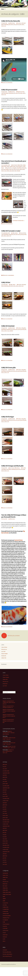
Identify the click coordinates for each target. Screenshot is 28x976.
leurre (12, 24)
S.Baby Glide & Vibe (7, 892)
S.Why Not (5, 936)
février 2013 (5, 841)
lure (14, 24)
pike (20, 24)
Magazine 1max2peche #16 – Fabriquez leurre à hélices (8, 733)
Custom (4, 879)
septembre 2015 (6, 787)
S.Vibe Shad (5, 934)
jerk (9, 24)
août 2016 (5, 775)
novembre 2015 (6, 785)
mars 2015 (5, 794)
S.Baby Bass (5, 888)
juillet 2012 (5, 855)
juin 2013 (4, 832)
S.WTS (24, 166)
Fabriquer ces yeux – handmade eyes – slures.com (8, 751)
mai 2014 (4, 809)
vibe (15, 170)
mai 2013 (4, 834)
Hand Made (6, 93)
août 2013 (5, 828)
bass (21, 233)
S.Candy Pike (5, 902)
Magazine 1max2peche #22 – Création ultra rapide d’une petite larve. (9, 702)
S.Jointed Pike (6, 909)
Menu (2, 9)
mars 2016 (5, 781)
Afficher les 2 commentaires (8, 275)
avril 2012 (5, 862)
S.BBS (4, 900)
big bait (18, 91)
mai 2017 (4, 766)
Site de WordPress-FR (7, 956)
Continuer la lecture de (19, 220)
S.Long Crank (5, 911)
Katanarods (3, 655)
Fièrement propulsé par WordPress (8, 964)
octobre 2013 (5, 824)
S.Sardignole (5, 919)
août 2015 (5, 790)
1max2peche (5, 873)
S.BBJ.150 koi (5, 282)
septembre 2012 (6, 851)
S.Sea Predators (19, 166)
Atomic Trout (5, 875)
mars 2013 (5, 838)
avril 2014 (5, 811)
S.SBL (4, 922)
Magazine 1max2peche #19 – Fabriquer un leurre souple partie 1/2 (9, 716)
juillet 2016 (5, 777)
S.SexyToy (5, 926)
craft (22, 23)
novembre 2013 (6, 821)
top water (12, 170)
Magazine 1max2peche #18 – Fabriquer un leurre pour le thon (8, 721)
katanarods (5, 883)
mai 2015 (4, 792)
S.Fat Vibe (5, 905)
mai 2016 (4, 779)
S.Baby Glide (19, 165)
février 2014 (5, 815)
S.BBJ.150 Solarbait (8, 326)
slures (23, 24)
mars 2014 (5, 813)
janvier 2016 (5, 783)
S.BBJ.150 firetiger (7, 417)
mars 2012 (5, 864)
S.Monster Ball (5, 913)
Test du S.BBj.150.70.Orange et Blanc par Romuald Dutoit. (13, 516)
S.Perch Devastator (7, 915)
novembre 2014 (6, 798)
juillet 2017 (5, 764)
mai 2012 (4, 860)
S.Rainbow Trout (6, 917)
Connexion (5, 949)
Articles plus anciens (11, 635)
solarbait (11, 331)
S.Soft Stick (5, 928)
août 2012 (5, 853)
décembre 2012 (6, 845)
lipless (7, 169)
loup (10, 169)
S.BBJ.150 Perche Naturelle (10, 21)
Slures (13, 23)
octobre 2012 (5, 849)
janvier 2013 (5, 843)
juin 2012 (4, 858)
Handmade (6, 24)
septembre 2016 (6, 773)
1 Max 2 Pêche (4, 647)
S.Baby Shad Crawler (7, 894)
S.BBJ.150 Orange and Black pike (12, 466)
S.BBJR (4, 898)
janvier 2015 (5, 796)
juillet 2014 (5, 804)
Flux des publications (7, 952)
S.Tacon (4, 932)
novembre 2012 (6, 847)
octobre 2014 (5, 800)
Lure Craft (3, 651)
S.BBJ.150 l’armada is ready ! (11, 231)
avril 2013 (5, 836)
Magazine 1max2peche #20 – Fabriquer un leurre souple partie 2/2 (9, 711)
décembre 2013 (6, 819)
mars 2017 (5, 768)
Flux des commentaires (7, 954)
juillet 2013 (5, 830)
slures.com (3, 26)
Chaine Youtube (4, 653)
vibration (18, 170)
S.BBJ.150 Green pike (8, 368)
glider (15, 168)
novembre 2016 (6, 770)
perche (17, 24)
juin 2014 (4, 807)
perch (15, 169)
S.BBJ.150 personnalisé (9, 90)
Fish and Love (4, 649)
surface (7, 170)
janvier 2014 (5, 817)
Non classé (14, 165)
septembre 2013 (6, 826)
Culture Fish (3, 657)
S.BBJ (11, 23)
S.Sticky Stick (5, 930)
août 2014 (5, 802)
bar (7, 168)
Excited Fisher (19, 540)
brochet (19, 23)
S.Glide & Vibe (12, 166)
